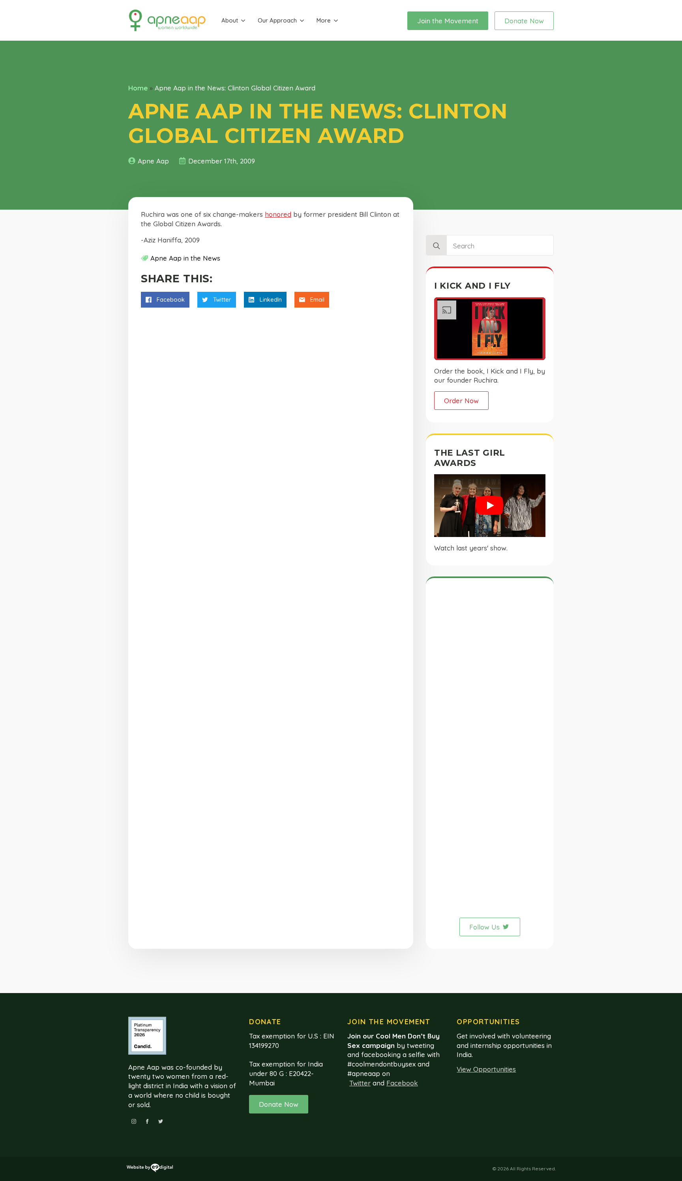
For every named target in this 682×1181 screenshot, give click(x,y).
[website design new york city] (149, 1169)
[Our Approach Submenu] (302, 21)
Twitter (360, 1083)
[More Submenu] (336, 21)
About (229, 20)
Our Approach (277, 20)
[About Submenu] (243, 21)
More (324, 20)
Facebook (402, 1083)
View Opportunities (486, 1069)
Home (138, 88)
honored (278, 214)
